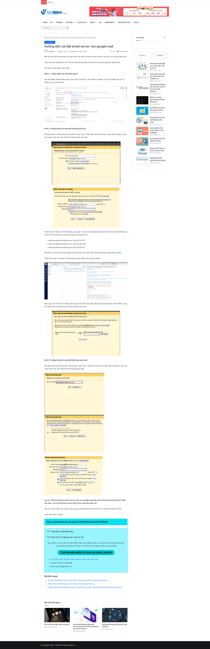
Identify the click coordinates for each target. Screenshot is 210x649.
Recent (160, 55)
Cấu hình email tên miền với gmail (56, 624)
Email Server (56, 37)
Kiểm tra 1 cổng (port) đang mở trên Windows (157, 99)
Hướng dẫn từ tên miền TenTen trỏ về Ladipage (157, 130)
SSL (100, 22)
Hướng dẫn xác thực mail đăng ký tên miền (157, 120)
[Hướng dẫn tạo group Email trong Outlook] (115, 615)
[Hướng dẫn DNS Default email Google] (142, 161)
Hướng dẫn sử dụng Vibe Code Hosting (61, 2)
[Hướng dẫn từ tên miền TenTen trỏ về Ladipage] (142, 131)
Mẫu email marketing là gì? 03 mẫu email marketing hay (71, 584)
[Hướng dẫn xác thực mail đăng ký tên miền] (142, 120)
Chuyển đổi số (124, 22)
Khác (136, 22)
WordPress (110, 22)
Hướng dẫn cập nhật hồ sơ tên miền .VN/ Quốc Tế (157, 66)
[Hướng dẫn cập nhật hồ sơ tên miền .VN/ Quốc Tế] (142, 66)
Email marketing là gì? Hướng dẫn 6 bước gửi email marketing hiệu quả (77, 580)
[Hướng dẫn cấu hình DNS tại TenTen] (142, 141)
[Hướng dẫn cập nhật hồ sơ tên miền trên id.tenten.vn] (142, 77)
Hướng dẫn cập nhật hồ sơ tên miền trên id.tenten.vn (157, 76)
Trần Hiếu (51, 51)
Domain (59, 22)
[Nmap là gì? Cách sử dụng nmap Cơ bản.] (142, 151)
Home (45, 22)
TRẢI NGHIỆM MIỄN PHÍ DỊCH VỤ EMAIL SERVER (86, 552)
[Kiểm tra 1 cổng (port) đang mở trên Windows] (142, 100)
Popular (142, 55)
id (51, 22)
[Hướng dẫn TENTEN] (54, 12)
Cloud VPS (81, 22)
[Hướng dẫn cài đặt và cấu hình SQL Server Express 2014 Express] (142, 87)
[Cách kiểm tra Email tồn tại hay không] (142, 111)
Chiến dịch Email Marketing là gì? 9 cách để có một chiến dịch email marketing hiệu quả (84, 587)
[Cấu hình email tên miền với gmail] (57, 615)
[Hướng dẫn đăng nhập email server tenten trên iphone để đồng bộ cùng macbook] (86, 615)
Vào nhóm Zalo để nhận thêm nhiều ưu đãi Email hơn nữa (74, 559)
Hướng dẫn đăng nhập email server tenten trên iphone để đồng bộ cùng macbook (86, 626)
